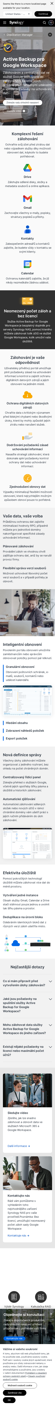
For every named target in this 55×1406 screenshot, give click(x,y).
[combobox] (17, 14)
